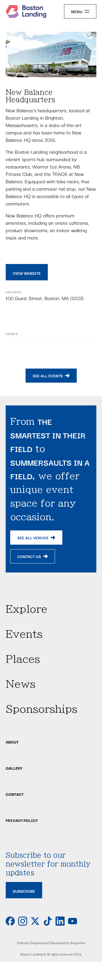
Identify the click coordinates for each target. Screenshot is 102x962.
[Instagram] (22, 921)
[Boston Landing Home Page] (26, 11)
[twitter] (35, 921)
